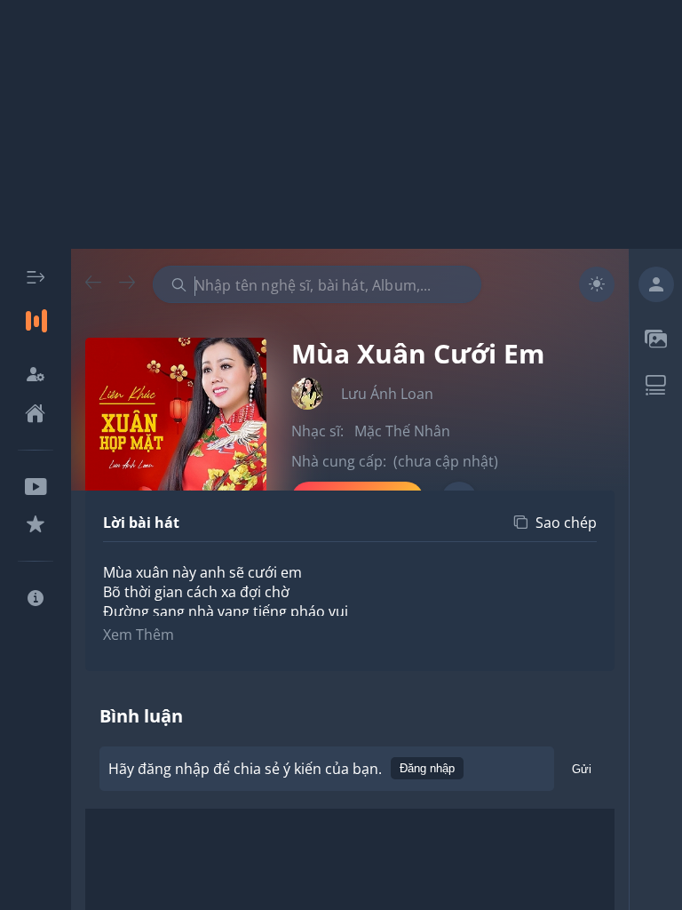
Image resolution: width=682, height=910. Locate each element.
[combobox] (317, 284)
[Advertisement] (341, 124)
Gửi (581, 769)
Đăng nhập (427, 768)
